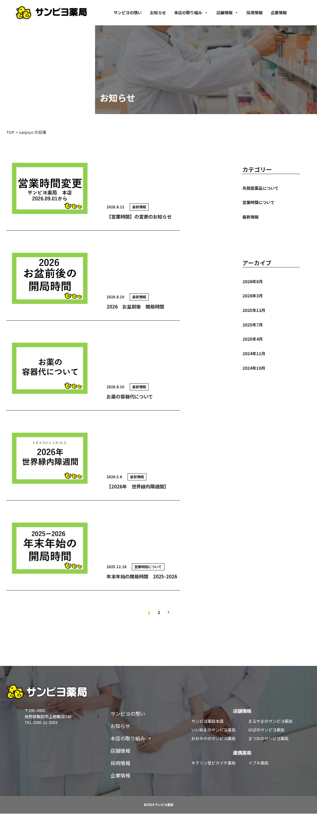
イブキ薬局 (258, 763)
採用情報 (254, 12)
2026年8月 (252, 281)
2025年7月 (252, 325)
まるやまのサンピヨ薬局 (270, 721)
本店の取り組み (188, 12)
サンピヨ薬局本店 (207, 721)
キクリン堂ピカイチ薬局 (213, 763)
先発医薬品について (260, 188)
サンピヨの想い (128, 12)
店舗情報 (224, 12)
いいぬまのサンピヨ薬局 (213, 730)
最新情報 (250, 217)
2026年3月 (252, 296)
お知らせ (158, 12)
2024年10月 (253, 368)
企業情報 (279, 12)
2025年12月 (253, 310)
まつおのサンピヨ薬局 (268, 738)
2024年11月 (253, 353)
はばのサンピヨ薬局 (266, 730)
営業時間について (258, 202)
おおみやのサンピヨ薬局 (213, 738)
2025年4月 (252, 339)
